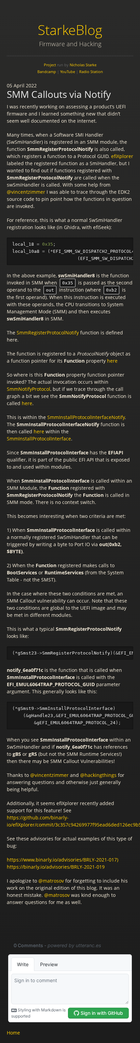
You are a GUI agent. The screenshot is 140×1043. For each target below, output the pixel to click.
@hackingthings (98, 775)
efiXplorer (122, 156)
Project (50, 64)
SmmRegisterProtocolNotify (48, 332)
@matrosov (51, 880)
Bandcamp (46, 71)
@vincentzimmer (26, 192)
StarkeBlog (70, 29)
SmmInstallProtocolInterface (39, 438)
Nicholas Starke (83, 64)
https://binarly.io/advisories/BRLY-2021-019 (56, 867)
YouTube (67, 71)
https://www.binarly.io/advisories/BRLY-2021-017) (62, 859)
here (112, 361)
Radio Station (91, 71)
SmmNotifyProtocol (28, 389)
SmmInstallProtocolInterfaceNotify (86, 417)
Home (13, 1032)
